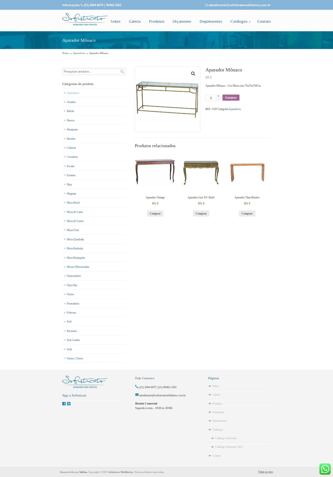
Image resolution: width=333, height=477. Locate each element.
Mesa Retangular (76, 257)
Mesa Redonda (75, 248)
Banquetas (72, 129)
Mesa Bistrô (73, 202)
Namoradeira (74, 275)
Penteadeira (73, 303)
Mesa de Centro (75, 221)
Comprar (231, 97)
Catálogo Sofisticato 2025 (229, 446)
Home (65, 53)
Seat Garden (73, 340)
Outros (70, 294)
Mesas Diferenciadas (78, 266)
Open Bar (72, 285)
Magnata (71, 193)
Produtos (217, 403)
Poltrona (71, 312)
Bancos (71, 120)
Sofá (69, 349)
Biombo (71, 138)
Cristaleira (72, 156)
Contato (216, 455)
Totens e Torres (75, 358)
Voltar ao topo (265, 471)
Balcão (70, 111)
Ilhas (69, 184)
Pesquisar (122, 71)
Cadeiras (71, 147)
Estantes (71, 175)
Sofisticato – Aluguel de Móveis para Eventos (85, 19)
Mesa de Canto (75, 212)
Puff (69, 321)
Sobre (215, 386)
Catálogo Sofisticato (226, 438)
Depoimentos (219, 420)
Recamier (72, 331)
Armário (71, 102)
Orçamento (218, 412)
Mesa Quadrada (75, 239)
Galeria (216, 394)
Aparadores (79, 53)
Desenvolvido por (74, 472)
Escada (70, 166)
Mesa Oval (73, 230)
